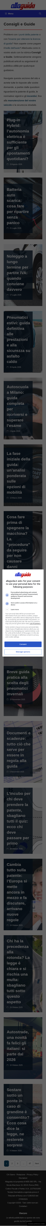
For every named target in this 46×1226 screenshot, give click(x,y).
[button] (23, 609)
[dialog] (23, 613)
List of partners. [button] (35, 624)
